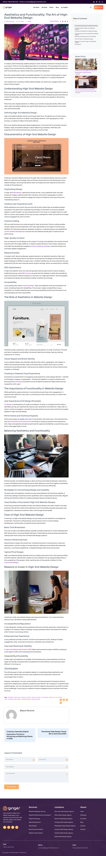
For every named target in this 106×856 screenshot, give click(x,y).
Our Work (36, 7)
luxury (56, 697)
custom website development (14, 231)
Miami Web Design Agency (63, 815)
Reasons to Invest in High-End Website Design (85, 42)
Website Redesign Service (37, 811)
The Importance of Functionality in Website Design (86, 34)
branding (17, 382)
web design (17, 192)
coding (29, 697)
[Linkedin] (12, 827)
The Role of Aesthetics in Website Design (86, 31)
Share (60, 697)
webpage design (26, 699)
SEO (6, 699)
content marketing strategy (40, 246)
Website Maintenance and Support (40, 815)
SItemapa (83, 815)
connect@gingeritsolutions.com (35, 2)
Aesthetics (11, 697)
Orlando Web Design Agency (64, 833)
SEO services (27, 273)
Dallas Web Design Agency (63, 836)
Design (29, 21)
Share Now (54, 21)
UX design (8, 404)
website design (35, 699)
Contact (83, 829)
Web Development (35, 822)
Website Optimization (36, 833)
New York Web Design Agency (64, 811)
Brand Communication (36, 829)
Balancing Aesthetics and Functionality (85, 36)
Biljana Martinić (10, 21)
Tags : (5, 697)
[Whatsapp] (16, 827)
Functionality (44, 697)
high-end (51, 697)
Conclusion (78, 44)
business (23, 697)
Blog (57, 7)
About (51, 7)
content (33, 697)
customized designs (11, 562)
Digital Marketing (34, 818)
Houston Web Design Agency (64, 829)
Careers (82, 826)
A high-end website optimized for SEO (18, 649)
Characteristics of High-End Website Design (85, 29)
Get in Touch (98, 7)
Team (82, 811)
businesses (18, 697)
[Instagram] (8, 827)
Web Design (33, 826)
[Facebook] (4, 827)
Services (44, 7)
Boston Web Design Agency (63, 818)
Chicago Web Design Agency (64, 822)
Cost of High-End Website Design (84, 38)
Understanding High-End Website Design (86, 25)
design (39, 697)
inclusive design (28, 285)
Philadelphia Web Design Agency (65, 826)
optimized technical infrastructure (19, 421)
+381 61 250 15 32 (13, 2)
